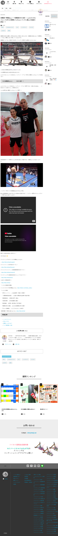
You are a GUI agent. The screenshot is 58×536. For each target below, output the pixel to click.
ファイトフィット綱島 (51, 489)
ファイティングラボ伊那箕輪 (52, 527)
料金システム (16, 478)
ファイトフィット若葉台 (51, 476)
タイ (17, 27)
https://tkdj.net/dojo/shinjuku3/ (8, 272)
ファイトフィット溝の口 (51, 495)
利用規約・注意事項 (28, 482)
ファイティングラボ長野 (51, 531)
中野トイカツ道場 (37, 474)
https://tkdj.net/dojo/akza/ (7, 277)
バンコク (31, 27)
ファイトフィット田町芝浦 (39, 500)
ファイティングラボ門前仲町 (52, 480)
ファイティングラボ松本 (51, 529)
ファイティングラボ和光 (51, 509)
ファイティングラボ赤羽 (38, 519)
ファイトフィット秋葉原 (38, 509)
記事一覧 (17, 344)
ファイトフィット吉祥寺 (51, 474)
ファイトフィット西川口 (51, 500)
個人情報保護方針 (28, 480)
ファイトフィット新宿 (38, 479)
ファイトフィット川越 (51, 507)
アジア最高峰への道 (7, 325)
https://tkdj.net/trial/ (21, 311)
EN (2, 8)
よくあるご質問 (27, 474)
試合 (9, 30)
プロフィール (8, 344)
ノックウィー (23, 27)
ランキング (54, 16)
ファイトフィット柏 (50, 513)
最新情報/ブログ (16, 476)
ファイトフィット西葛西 (38, 526)
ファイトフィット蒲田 (38, 530)
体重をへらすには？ (7, 323)
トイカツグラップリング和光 (52, 511)
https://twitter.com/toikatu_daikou (24, 287)
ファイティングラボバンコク (52, 533)
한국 (10, 8)
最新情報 (47, 16)
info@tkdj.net (31, 433)
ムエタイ (3, 30)
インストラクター (7, 356)
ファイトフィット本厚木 (51, 491)
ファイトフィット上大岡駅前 (52, 498)
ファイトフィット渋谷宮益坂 (39, 491)
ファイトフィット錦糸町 (38, 517)
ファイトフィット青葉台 (51, 497)
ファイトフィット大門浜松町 (52, 482)
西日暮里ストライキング (38, 515)
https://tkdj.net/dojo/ (6, 282)
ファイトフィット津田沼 (51, 515)
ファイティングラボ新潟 (51, 517)
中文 (6, 8)
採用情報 (26, 476)
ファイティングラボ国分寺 (52, 484)
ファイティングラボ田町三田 (39, 498)
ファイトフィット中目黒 (38, 524)
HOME (6, 478)
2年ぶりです (6, 321)
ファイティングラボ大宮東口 (52, 502)
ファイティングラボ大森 (38, 528)
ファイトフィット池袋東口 (39, 513)
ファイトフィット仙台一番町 (52, 525)
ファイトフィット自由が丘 (39, 507)
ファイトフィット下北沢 (38, 496)
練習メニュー (16, 480)
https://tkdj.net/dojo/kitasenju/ (8, 267)
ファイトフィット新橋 (38, 505)
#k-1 (2, 27)
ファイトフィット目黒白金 (39, 522)
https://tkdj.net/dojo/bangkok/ (8, 262)
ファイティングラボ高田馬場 (39, 487)
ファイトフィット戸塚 (51, 493)
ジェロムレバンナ (10, 27)
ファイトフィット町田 (51, 478)
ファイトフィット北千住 (38, 532)
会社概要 (26, 478)
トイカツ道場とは (16, 474)
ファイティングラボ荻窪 (38, 489)
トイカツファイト (7, 319)
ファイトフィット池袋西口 (39, 511)
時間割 (14, 484)
